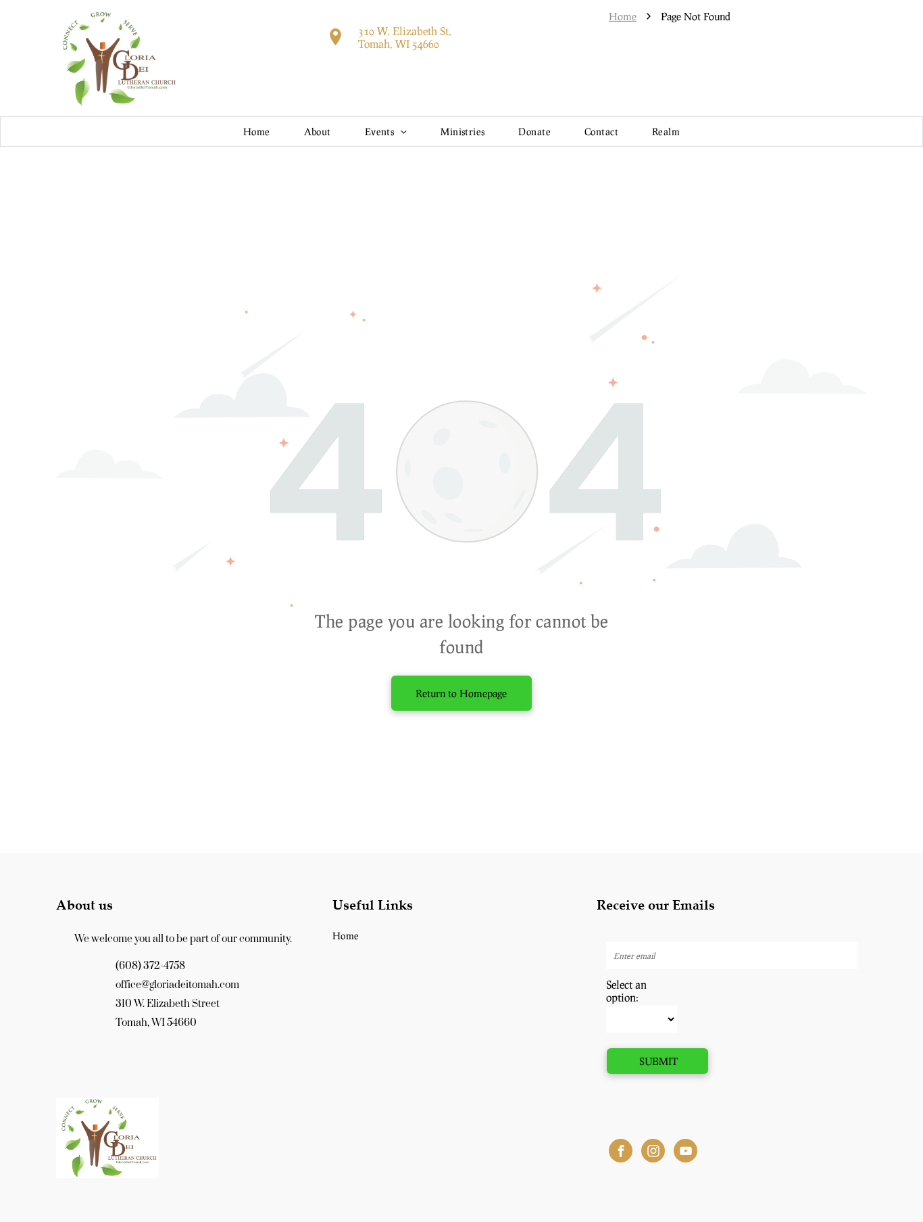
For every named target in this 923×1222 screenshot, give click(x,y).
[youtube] (685, 1152)
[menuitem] (256, 131)
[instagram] (653, 1152)
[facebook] (620, 1152)
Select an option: (626, 991)
